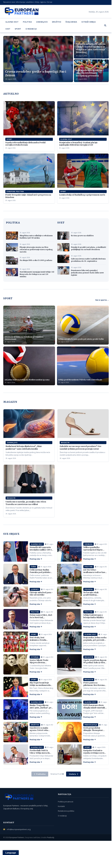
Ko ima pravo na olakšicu (82, 236)
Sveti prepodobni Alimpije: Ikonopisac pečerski (93, 730)
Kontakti (61, 806)
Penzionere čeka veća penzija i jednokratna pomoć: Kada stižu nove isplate (87, 272)
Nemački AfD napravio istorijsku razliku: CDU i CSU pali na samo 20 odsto (41, 551)
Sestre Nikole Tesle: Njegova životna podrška (39, 662)
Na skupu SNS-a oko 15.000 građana (36, 260)
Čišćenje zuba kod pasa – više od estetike (41, 593)
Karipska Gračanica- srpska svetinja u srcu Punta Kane (93, 752)
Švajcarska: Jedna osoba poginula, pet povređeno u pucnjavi (95, 640)
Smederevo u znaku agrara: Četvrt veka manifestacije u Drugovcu (39, 731)
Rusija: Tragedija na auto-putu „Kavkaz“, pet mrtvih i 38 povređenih (41, 707)
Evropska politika (15, 191)
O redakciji (31, 29)
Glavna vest (12, 22)
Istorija (35, 657)
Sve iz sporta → (102, 300)
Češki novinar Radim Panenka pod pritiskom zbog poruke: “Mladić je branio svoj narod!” (41, 573)
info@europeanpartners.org (18, 829)
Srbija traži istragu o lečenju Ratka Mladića (93, 616)
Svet (7, 29)
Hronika (88, 544)
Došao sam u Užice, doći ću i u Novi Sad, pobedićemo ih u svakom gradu (41, 618)
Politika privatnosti (65, 801)
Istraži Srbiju (88, 22)
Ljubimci (35, 589)
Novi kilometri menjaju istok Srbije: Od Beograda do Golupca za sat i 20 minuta (37, 274)
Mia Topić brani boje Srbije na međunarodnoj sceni (41, 685)
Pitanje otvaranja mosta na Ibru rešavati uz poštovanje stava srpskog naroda (36, 249)
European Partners (16, 837)
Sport (18, 29)
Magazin (65, 442)
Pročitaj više (35, 559)
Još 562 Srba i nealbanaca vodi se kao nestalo (94, 572)
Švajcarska (71, 22)
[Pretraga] (105, 25)
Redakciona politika (66, 811)
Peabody (50, 837)
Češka (33, 567)
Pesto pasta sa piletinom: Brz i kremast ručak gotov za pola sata (94, 685)
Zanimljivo (42, 22)
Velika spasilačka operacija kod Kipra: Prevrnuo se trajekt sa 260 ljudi (93, 551)
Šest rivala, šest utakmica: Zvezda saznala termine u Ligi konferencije (40, 641)
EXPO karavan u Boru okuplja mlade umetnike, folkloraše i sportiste (95, 707)
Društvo (56, 22)
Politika (27, 22)
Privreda (89, 589)
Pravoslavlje (91, 725)
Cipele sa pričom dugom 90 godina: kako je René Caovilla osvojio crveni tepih (94, 664)
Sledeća (72, 774)
